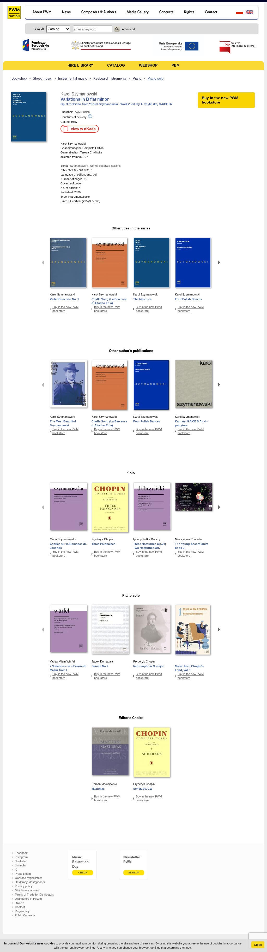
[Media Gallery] (138, 13)
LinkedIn (20, 865)
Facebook (21, 852)
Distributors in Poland (28, 898)
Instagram (21, 857)
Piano (137, 78)
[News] (66, 13)
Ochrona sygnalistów (28, 877)
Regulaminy (22, 911)
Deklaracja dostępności (30, 882)
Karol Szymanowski (78, 94)
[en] (252, 13)
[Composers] (99, 13)
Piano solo (155, 78)
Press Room (23, 873)
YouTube (20, 861)
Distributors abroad (27, 890)
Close (258, 944)
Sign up (133, 872)
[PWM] (14, 13)
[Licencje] (189, 13)
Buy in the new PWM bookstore (65, 308)
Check (82, 872)
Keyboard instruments (109, 78)
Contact (20, 907)
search (117, 29)
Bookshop (19, 78)
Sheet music (42, 78)
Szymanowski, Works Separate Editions (95, 165)
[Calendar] (167, 13)
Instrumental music (72, 78)
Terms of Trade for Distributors (34, 894)
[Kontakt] (213, 13)
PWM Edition (82, 111)
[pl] (236, 13)
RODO (19, 902)
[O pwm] (41, 13)
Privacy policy (24, 886)
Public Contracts (25, 915)
